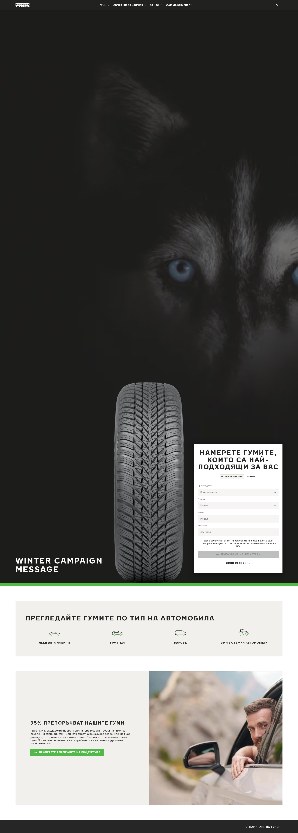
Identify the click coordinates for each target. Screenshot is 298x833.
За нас (154, 5)
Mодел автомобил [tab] (232, 476)
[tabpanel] (238, 526)
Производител (205, 486)
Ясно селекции (238, 563)
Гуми (103, 5)
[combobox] (238, 492)
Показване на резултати (241, 554)
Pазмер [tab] (251, 476)
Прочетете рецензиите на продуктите (69, 752)
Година (201, 499)
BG (268, 5)
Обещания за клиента (128, 5)
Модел (201, 512)
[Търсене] (277, 5)
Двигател (202, 526)
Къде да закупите (178, 5)
